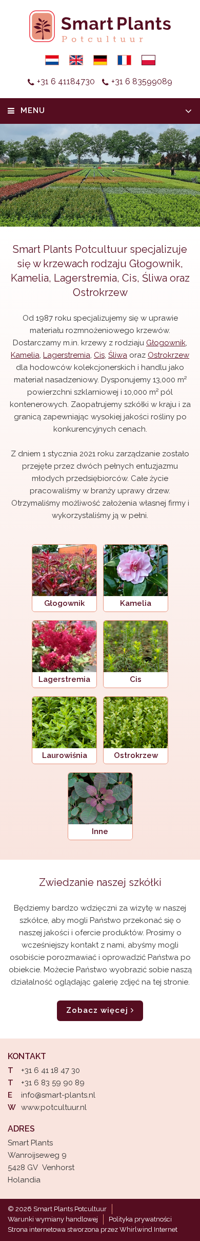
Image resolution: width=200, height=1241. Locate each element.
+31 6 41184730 (66, 81)
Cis (129, 278)
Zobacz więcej (97, 1010)
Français (124, 60)
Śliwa (154, 278)
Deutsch (100, 60)
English (76, 60)
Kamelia (30, 278)
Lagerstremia (85, 278)
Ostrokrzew (100, 292)
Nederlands (52, 60)
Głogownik (155, 263)
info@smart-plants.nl (58, 1095)
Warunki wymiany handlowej (53, 1219)
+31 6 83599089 (141, 81)
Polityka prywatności (140, 1219)
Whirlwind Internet (148, 1229)
